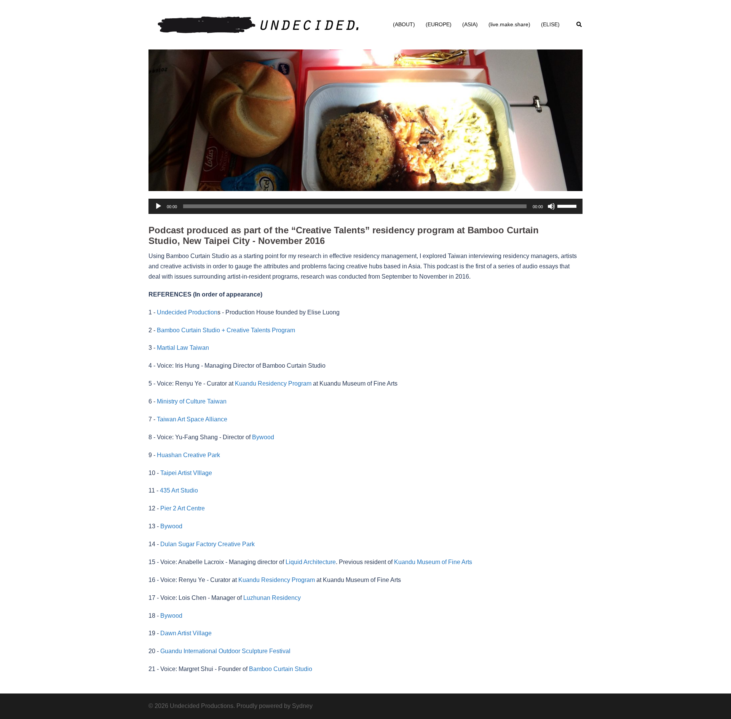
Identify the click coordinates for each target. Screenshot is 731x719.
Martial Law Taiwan (183, 347)
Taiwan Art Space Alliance (192, 419)
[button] (579, 25)
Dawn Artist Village (186, 633)
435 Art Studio (179, 490)
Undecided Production (187, 312)
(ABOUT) (404, 24)
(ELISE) (550, 24)
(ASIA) (470, 24)
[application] (365, 206)
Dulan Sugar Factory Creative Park (207, 544)
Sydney (302, 706)
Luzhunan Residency (272, 598)
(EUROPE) (439, 24)
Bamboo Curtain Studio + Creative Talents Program (226, 330)
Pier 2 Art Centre (182, 508)
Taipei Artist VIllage (186, 473)
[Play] (158, 206)
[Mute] (551, 206)
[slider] (568, 205)
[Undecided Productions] (257, 24)
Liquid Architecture (311, 562)
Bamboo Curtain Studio (280, 669)
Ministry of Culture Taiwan (192, 401)
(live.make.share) (509, 24)
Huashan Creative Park (188, 455)
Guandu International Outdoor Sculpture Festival (225, 651)
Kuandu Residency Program (273, 383)
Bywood (263, 437)
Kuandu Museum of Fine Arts (432, 562)
